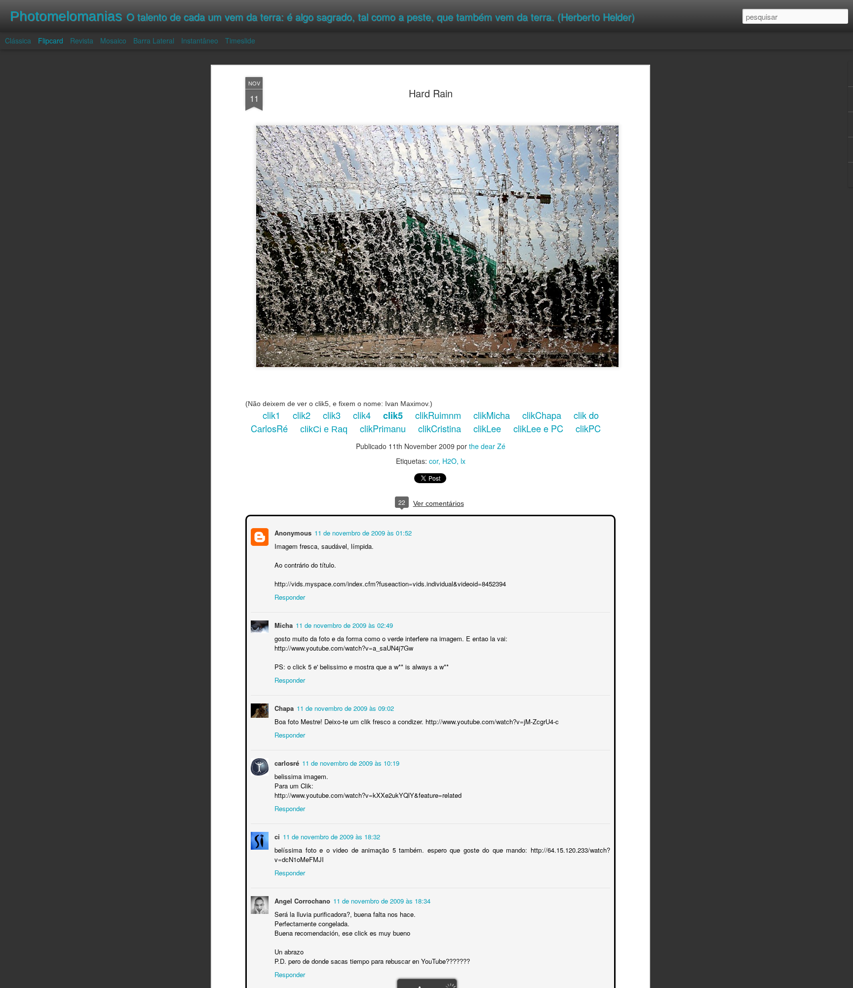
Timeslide (240, 40)
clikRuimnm (438, 415)
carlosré (285, 762)
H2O (449, 461)
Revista (81, 40)
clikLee (487, 428)
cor (433, 461)
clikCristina (439, 428)
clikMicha (491, 415)
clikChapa (541, 415)
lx (463, 461)
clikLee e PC (538, 428)
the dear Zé (487, 446)
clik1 (271, 415)
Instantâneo (199, 40)
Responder (288, 596)
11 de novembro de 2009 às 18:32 (330, 835)
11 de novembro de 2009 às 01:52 (362, 531)
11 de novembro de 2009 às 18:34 (380, 900)
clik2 (301, 415)
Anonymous (291, 531)
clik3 (332, 415)
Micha (282, 624)
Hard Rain (431, 93)
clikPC (588, 428)
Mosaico (113, 40)
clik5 (393, 415)
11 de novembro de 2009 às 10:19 (349, 762)
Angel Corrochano (301, 900)
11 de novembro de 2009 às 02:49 (343, 624)
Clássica (18, 40)
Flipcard (50, 40)
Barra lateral (153, 40)
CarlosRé (269, 428)
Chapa (283, 707)
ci (276, 835)
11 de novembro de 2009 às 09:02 (344, 707)
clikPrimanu (383, 428)
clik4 (362, 415)
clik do (586, 415)
